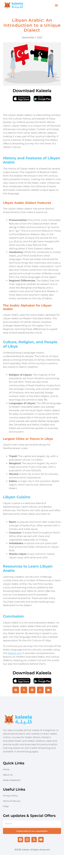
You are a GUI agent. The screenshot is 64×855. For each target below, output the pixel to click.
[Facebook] (20, 839)
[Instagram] (27, 839)
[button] (56, 5)
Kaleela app (14, 653)
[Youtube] (41, 839)
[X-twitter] (34, 839)
